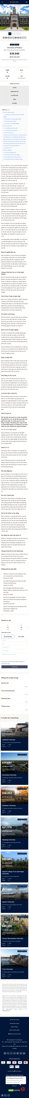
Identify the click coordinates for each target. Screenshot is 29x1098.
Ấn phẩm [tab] (14, 103)
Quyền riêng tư (14, 1026)
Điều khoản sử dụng (14, 1023)
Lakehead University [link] (8, 740)
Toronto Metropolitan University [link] (12, 938)
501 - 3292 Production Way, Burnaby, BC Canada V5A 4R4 (14, 1043)
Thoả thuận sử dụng (5, 663)
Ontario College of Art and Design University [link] (13, 872)
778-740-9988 (24, 1046)
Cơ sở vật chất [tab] (14, 95)
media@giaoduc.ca (6, 1010)
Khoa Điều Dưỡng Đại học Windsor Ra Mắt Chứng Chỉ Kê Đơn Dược (14, 582)
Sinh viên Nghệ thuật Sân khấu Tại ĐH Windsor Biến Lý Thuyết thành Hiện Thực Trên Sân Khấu (15, 590)
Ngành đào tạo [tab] (14, 91)
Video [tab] (14, 99)
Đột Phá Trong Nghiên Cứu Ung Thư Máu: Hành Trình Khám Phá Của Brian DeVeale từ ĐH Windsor (15, 599)
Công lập (17, 44)
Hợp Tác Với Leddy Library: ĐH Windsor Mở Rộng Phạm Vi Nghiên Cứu (14, 607)
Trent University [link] (7, 969)
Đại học (12, 44)
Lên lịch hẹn (15, 667)
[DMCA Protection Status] (14, 1090)
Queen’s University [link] (8, 902)
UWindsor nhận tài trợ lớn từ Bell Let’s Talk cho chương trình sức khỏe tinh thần (14, 575)
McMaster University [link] (9, 805)
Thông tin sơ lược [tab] (14, 83)
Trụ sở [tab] (14, 87)
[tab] (9, 33)
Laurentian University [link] (9, 775)
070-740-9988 (9, 1046)
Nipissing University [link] (8, 840)
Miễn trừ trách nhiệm (14, 1030)
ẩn (8, 109)
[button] (23, 38)
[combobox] (14, 640)
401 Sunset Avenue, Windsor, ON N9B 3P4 (15, 50)
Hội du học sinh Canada (15, 1033)
